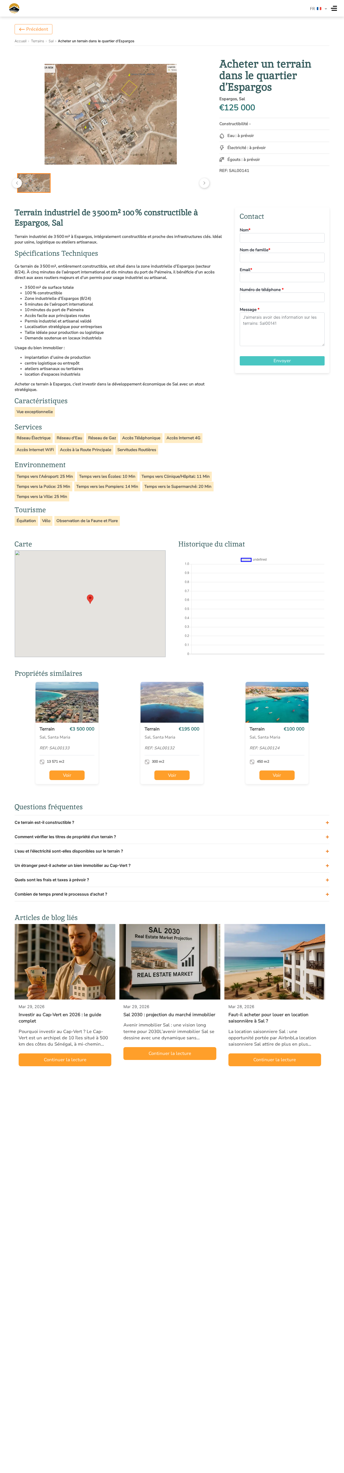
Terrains (37, 41)
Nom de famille (255, 250)
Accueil (20, 41)
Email (246, 270)
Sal (51, 41)
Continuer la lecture (65, 1060)
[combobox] (318, 9)
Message (249, 309)
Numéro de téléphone (262, 289)
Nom (245, 230)
